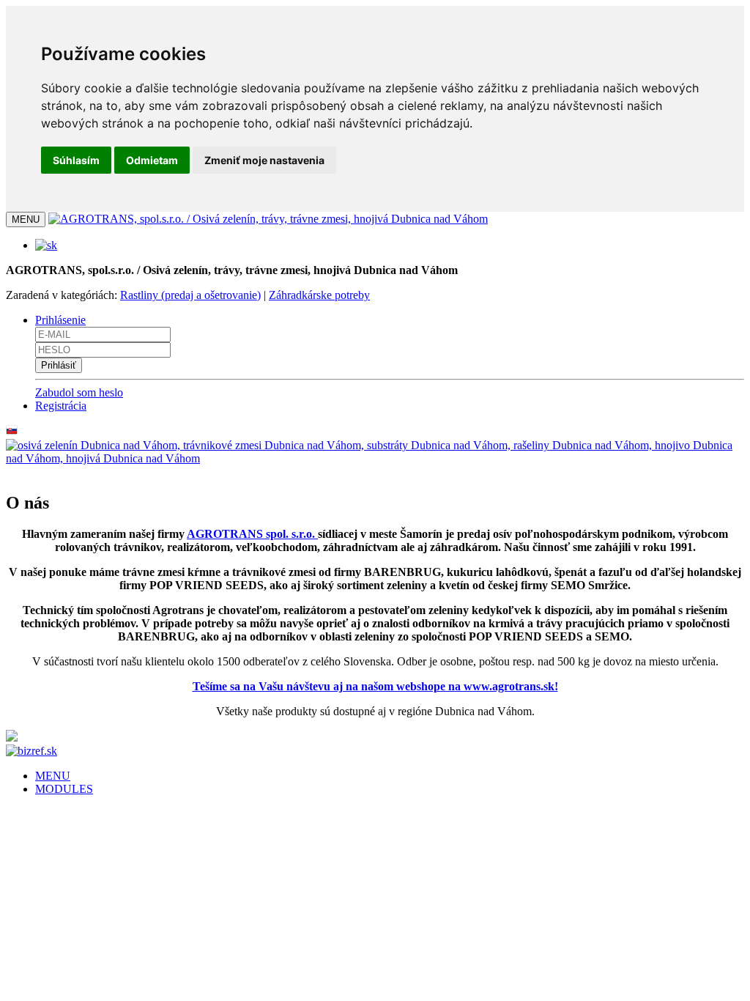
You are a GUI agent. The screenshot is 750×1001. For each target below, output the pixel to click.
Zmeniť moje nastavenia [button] (264, 160)
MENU (52, 775)
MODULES (64, 789)
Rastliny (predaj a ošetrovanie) (190, 295)
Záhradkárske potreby (319, 295)
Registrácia (60, 405)
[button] (46, 245)
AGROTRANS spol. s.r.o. (252, 534)
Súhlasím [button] (76, 160)
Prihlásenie (60, 320)
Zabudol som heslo (79, 392)
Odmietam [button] (152, 160)
